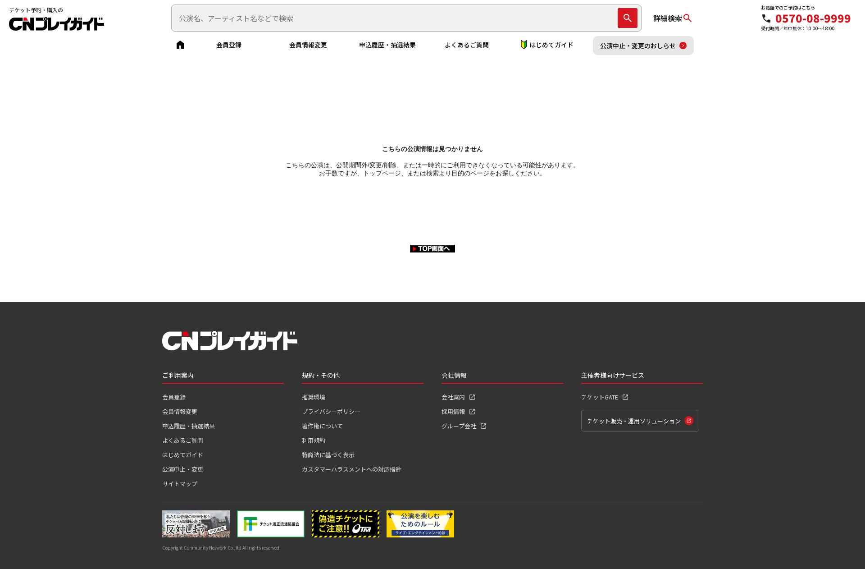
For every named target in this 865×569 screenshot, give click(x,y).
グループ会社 (459, 426)
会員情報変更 (308, 44)
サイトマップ (179, 483)
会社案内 (453, 397)
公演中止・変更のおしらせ (638, 45)
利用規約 (313, 440)
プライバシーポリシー (331, 411)
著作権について (322, 426)
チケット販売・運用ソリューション (634, 421)
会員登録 (228, 44)
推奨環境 (313, 397)
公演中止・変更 (182, 469)
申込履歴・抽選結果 (387, 44)
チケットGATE (599, 397)
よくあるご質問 (467, 44)
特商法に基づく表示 (328, 454)
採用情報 (453, 411)
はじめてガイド (551, 44)
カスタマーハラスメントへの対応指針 (351, 469)
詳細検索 (667, 18)
